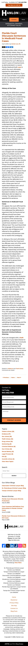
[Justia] (16, 546)
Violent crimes (8, 431)
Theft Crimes (19, 368)
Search (14, 475)
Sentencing (6, 444)
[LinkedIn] (12, 546)
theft (21, 338)
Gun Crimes (7, 449)
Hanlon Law (20, 637)
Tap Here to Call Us (14, 5)
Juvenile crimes (8, 459)
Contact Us (6, 387)
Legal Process (7, 454)
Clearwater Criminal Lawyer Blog (13, 485)
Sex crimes (7, 436)
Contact (14, 19)
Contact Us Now (14, 420)
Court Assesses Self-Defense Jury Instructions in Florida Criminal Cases (13, 508)
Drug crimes (7, 441)
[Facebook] (4, 546)
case (19, 67)
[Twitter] (8, 546)
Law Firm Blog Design (14, 644)
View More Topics (7, 461)
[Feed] (24, 546)
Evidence (10, 368)
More (23, 19)
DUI (4, 456)
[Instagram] (20, 546)
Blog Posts (14, 611)
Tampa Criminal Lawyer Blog (11, 490)
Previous (6, 377)
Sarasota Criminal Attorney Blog (14, 13)
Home (5, 19)
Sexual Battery (8, 451)
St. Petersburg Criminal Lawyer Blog (14, 488)
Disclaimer (14, 600)
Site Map (14, 605)
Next (19, 377)
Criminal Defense (8, 446)
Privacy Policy (14, 603)
